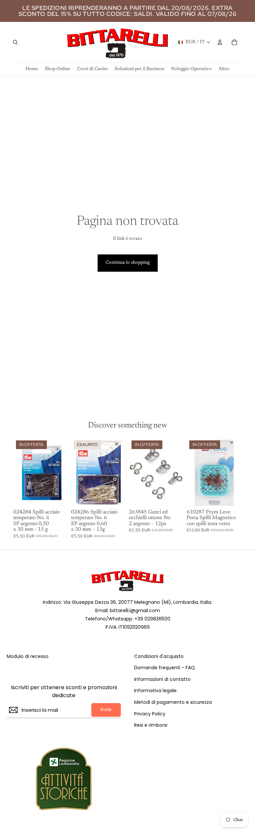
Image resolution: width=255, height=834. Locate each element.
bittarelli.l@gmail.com (135, 610)
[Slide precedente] (192, 472)
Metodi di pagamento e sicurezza (173, 702)
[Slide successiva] (236, 472)
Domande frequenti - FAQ (164, 668)
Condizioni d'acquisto (159, 656)
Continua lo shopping (128, 262)
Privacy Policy (149, 714)
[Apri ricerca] (15, 42)
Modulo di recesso (27, 656)
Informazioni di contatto (162, 679)
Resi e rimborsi (150, 725)
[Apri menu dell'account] (219, 42)
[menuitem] (224, 69)
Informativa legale (155, 691)
